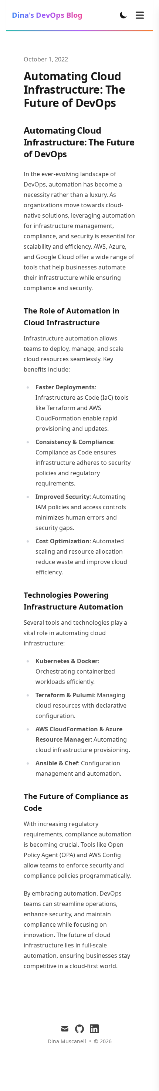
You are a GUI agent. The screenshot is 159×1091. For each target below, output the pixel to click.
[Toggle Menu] (140, 15)
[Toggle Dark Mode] (123, 15)
